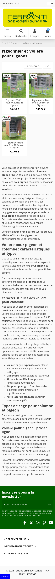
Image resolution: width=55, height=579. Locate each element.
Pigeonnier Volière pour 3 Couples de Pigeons (14, 103)
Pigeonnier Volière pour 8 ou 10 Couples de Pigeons (14, 145)
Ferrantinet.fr (19, 460)
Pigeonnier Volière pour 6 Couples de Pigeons (40, 103)
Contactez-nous (10, 3)
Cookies (5, 576)
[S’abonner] (49, 504)
